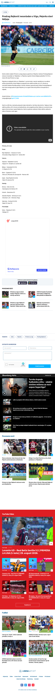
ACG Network (33, 676)
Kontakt (36, 679)
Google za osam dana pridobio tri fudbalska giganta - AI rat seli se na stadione (32, 417)
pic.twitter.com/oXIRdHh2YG (42, 96)
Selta (12, 337)
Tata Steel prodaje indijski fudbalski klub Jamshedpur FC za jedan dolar (32, 426)
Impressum (25, 676)
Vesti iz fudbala (6, 631)
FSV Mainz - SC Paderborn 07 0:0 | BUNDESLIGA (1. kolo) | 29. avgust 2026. (13, 597)
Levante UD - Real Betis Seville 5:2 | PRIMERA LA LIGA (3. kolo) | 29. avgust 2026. (26, 552)
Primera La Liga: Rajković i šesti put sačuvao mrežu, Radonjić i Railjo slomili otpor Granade (18, 304)
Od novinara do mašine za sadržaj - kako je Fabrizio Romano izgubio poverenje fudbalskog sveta (30, 409)
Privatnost (47, 676)
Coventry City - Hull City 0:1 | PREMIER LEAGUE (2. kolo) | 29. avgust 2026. (13, 574)
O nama (41, 676)
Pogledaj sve (48, 375)
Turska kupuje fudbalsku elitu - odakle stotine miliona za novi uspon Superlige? (40, 383)
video (11, 676)
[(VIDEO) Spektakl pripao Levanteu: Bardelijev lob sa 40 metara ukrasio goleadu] (14, 648)
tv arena (21, 689)
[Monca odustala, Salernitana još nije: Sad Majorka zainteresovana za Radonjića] (14, 447)
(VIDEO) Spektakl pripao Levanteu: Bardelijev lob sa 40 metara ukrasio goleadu (12, 660)
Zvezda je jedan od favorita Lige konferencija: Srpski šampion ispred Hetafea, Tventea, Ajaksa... (39, 660)
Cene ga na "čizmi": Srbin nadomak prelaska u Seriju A (12, 635)
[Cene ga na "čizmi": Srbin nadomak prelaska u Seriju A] (14, 624)
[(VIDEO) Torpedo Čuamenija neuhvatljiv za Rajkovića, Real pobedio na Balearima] (32, 294)
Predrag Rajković (41, 337)
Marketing (30, 679)
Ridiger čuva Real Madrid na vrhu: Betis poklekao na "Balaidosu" (40, 459)
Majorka (19, 337)
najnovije (5, 676)
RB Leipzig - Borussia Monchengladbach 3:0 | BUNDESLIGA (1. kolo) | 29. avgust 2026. (40, 597)
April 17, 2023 (15, 98)
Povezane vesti (7, 288)
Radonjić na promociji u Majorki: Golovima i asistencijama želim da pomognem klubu (43, 304)
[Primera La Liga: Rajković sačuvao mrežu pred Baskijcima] (14, 471)
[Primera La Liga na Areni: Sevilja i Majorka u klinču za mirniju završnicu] (5, 294)
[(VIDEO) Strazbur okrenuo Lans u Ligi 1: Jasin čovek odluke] (41, 624)
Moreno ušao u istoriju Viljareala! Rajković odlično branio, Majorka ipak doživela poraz (40, 484)
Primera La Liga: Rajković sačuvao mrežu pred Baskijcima (13, 483)
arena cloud (17, 676)
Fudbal (5, 613)
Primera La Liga (29, 337)
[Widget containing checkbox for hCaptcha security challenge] (15, 364)
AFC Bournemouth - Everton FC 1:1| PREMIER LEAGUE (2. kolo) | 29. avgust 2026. (39, 575)
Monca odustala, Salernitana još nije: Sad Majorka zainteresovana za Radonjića (13, 459)
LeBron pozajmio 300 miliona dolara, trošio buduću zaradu (29, 400)
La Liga (5, 12)
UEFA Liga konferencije (35, 655)
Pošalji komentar (39, 366)
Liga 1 (30, 631)
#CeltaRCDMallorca (28, 96)
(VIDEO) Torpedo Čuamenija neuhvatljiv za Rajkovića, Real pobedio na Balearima (44, 293)
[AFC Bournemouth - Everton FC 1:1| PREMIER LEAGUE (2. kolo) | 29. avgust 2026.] (41, 565)
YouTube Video (8, 514)
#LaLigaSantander (17, 96)
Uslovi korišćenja (20, 679)
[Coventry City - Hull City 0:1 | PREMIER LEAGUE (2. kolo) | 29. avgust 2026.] (14, 565)
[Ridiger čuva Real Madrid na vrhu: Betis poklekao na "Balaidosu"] (41, 447)
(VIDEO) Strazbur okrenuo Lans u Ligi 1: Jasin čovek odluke (26, 6)
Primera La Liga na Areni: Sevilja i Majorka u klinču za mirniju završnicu (17, 293)
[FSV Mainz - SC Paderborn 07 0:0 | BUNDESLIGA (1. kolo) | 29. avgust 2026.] (14, 587)
